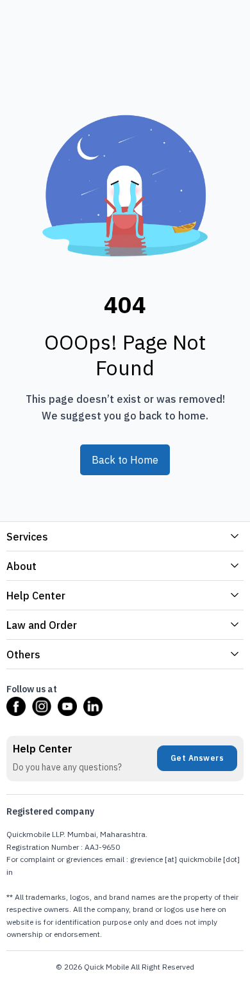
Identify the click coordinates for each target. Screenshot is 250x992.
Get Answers (197, 758)
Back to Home (125, 459)
